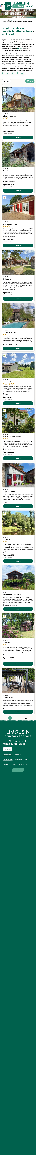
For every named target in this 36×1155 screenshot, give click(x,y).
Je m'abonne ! (7, 749)
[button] (27, 6)
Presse (14, 764)
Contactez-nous (23, 764)
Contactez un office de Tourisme (12, 759)
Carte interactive (8, 754)
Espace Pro (6, 764)
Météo (26, 759)
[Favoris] (32, 6)
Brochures (18, 754)
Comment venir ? (18, 770)
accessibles (20, 48)
